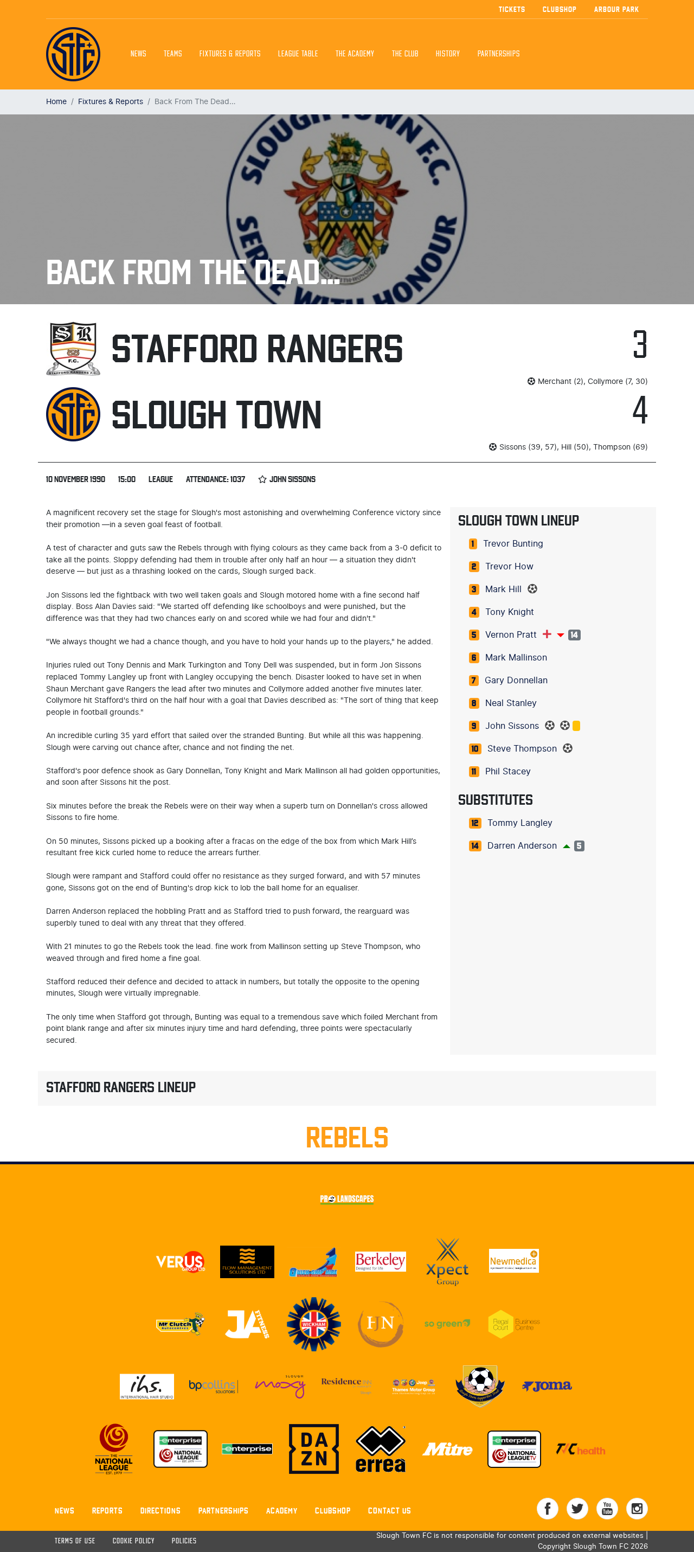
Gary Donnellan (516, 680)
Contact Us (390, 1510)
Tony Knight (509, 612)
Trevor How (509, 566)
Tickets (512, 9)
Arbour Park (616, 9)
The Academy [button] (355, 54)
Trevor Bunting (513, 544)
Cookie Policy (134, 1541)
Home (56, 102)
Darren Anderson (522, 846)
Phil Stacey (508, 771)
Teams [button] (173, 54)
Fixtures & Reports (230, 54)
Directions (160, 1510)
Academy (282, 1510)
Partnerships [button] (499, 54)
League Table (298, 54)
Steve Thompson (522, 749)
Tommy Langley (519, 823)
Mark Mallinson (516, 657)
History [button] (448, 54)
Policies (184, 1541)
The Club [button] (405, 54)
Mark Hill (503, 589)
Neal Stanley (511, 703)
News (138, 54)
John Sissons (512, 726)
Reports (107, 1510)
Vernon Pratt (511, 635)
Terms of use (75, 1541)
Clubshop (560, 9)
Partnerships (223, 1510)
